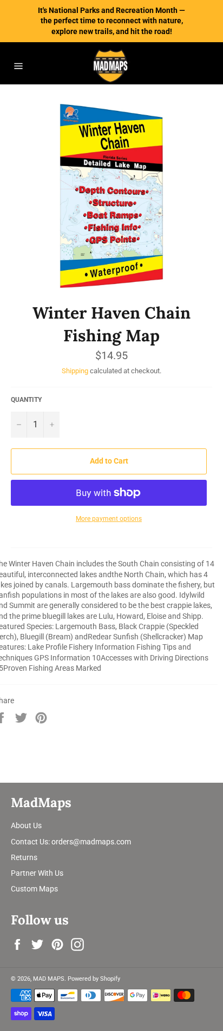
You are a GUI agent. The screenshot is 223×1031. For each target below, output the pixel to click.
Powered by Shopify (94, 978)
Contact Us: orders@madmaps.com (71, 841)
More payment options (109, 519)
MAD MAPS (48, 978)
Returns (24, 857)
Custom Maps (34, 888)
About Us (26, 825)
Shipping (75, 371)
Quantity (26, 400)
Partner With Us (37, 873)
